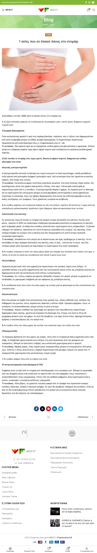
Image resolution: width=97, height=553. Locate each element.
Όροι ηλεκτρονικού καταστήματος (65, 458)
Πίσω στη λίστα (48, 417)
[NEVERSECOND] (24, 433)
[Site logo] (48, 10)
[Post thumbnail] (55, 511)
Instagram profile (9, 473)
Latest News (8, 492)
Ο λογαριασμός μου (10, 509)
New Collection (8, 478)
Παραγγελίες (7, 514)
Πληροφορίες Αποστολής (61, 463)
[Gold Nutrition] (72, 433)
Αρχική (45, 24)
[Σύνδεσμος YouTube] (93, 2)
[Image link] (24, 451)
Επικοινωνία (55, 472)
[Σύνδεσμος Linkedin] (54, 408)
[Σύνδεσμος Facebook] (86, 2)
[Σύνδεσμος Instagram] (89, 2)
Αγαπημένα (7, 518)
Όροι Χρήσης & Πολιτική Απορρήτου (66, 453)
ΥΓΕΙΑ (52, 24)
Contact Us (7, 487)
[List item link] (24, 459)
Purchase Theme (9, 496)
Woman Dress (8, 482)
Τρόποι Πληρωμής (58, 467)
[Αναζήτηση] (93, 9)
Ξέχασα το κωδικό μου (12, 523)
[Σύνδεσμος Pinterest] (48, 408)
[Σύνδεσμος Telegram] (60, 408)
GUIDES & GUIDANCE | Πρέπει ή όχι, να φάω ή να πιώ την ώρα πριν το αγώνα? (78, 523)
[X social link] (42, 408)
